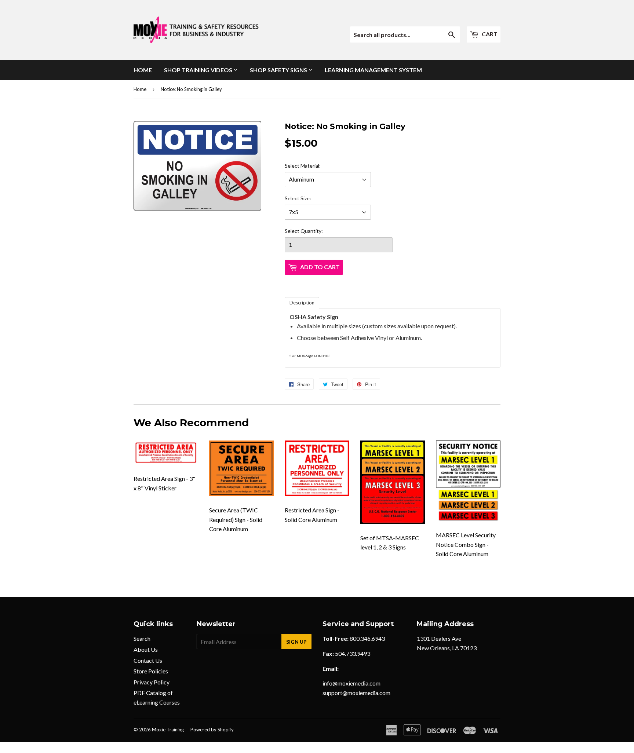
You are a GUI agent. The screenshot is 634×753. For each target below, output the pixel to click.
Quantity (310, 231)
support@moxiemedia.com (356, 692)
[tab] (302, 302)
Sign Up (296, 642)
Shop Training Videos (198, 69)
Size (305, 198)
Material (309, 165)
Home (143, 69)
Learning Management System (373, 69)
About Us (146, 649)
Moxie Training (168, 729)
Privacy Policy (152, 682)
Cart (489, 33)
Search (142, 638)
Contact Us (148, 660)
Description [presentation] (301, 303)
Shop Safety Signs (279, 69)
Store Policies (151, 671)
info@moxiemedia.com (351, 683)
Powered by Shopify (212, 729)
